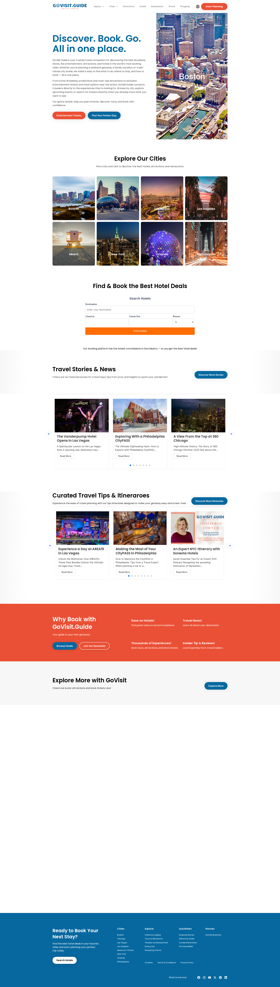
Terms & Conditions (166, 962)
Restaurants (157, 6)
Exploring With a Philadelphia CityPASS (140, 438)
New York (121, 954)
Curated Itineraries (188, 943)
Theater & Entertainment (156, 943)
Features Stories (186, 935)
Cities (112, 6)
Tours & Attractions (154, 939)
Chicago (121, 939)
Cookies (149, 962)
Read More (65, 456)
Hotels (143, 6)
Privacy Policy (187, 962)
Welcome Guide (186, 939)
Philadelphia (123, 962)
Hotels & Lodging (153, 935)
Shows (172, 6)
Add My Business (213, 935)
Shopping (185, 6)
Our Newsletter (186, 946)
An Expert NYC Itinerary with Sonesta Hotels (196, 551)
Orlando (121, 958)
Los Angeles (123, 946)
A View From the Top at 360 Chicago (196, 438)
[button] (130, 465)
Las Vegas (122, 943)
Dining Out (149, 946)
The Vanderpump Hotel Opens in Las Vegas (76, 438)
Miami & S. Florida (125, 950)
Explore (97, 6)
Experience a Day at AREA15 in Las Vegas (81, 551)
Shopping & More (153, 950)
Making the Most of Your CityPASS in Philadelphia (136, 551)
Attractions (128, 6)
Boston (120, 935)
